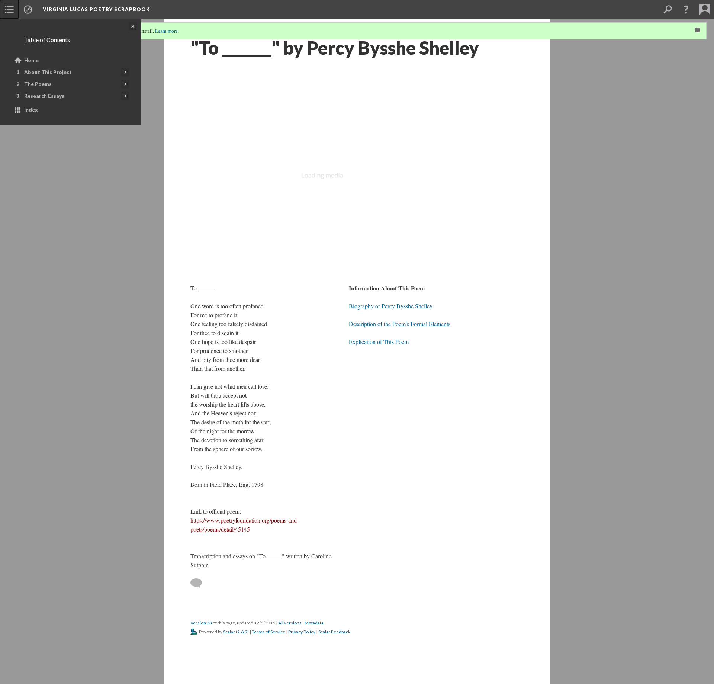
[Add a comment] (199, 583)
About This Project (48, 72)
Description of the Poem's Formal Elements (399, 324)
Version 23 (201, 623)
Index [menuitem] (31, 110)
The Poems (38, 84)
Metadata (314, 623)
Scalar (229, 632)
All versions (290, 623)
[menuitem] (9, 9)
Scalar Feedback (334, 632)
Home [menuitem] (31, 60)
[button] (686, 9)
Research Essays (44, 96)
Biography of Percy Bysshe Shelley (390, 306)
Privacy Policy (301, 632)
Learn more (166, 31)
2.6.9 (242, 632)
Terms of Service (268, 632)
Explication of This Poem (379, 342)
